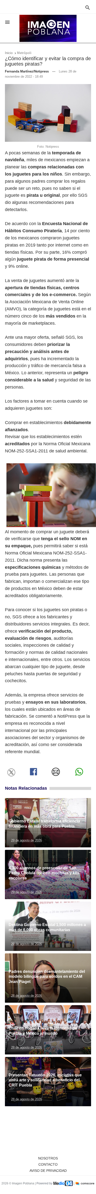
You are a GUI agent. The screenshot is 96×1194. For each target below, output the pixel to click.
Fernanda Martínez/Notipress (27, 71)
